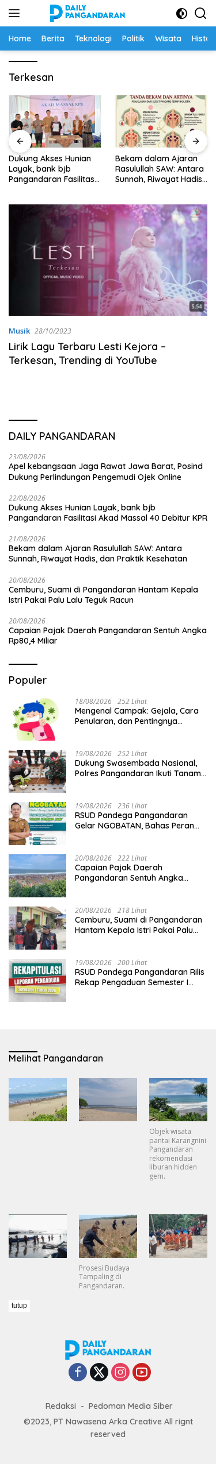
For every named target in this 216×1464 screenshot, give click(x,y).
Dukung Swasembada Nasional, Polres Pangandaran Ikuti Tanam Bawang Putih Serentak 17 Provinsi (140, 768)
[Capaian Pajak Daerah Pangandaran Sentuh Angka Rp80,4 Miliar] (37, 875)
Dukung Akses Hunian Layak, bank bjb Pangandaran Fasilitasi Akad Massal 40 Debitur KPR (54, 169)
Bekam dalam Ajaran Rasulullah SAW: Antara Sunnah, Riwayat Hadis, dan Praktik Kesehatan (159, 169)
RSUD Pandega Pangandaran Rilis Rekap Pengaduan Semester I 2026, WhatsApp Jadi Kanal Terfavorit (139, 977)
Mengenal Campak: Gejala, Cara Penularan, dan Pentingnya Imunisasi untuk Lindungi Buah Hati (141, 716)
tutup (19, 1306)
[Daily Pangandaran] (86, 13)
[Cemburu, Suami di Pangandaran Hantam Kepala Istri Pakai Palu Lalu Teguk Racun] (37, 928)
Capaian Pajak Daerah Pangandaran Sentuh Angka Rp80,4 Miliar (108, 635)
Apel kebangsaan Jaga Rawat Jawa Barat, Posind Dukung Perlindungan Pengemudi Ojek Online (106, 471)
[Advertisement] (112, 1380)
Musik (19, 331)
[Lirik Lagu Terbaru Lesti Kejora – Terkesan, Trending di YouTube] (108, 260)
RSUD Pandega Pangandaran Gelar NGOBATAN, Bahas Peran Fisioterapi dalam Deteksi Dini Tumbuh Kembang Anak (134, 820)
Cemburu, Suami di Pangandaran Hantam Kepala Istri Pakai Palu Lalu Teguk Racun (103, 594)
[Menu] (16, 13)
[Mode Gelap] (181, 13)
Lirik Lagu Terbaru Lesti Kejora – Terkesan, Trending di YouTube (87, 353)
